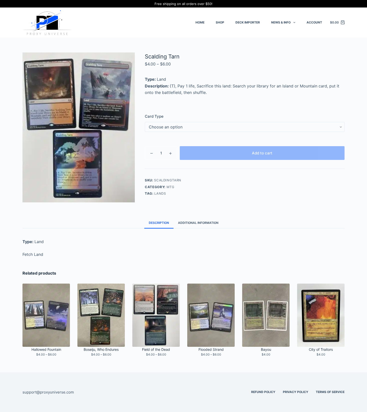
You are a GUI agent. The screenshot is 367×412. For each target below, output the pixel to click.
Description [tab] (159, 223)
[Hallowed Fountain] (46, 315)
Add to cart (262, 153)
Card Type (154, 116)
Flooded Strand (211, 349)
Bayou (266, 349)
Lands (160, 193)
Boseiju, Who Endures (101, 349)
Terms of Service (330, 392)
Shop (220, 22)
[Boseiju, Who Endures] (101, 315)
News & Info (281, 22)
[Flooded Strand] (211, 315)
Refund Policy (263, 392)
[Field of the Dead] (156, 315)
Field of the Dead (156, 349)
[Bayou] (266, 315)
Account (314, 22)
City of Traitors (321, 349)
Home (199, 22)
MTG (171, 187)
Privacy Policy (295, 392)
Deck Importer (247, 22)
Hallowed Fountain (46, 349)
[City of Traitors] (321, 315)
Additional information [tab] (198, 223)
